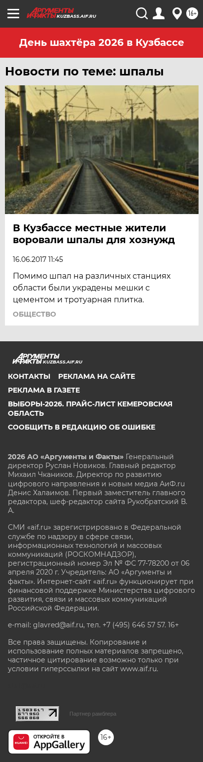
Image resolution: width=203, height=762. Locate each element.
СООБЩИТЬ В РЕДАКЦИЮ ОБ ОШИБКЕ (81, 427)
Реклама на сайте (96, 376)
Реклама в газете (44, 390)
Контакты (29, 376)
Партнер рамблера (92, 714)
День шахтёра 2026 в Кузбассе (101, 42)
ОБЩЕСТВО (34, 314)
